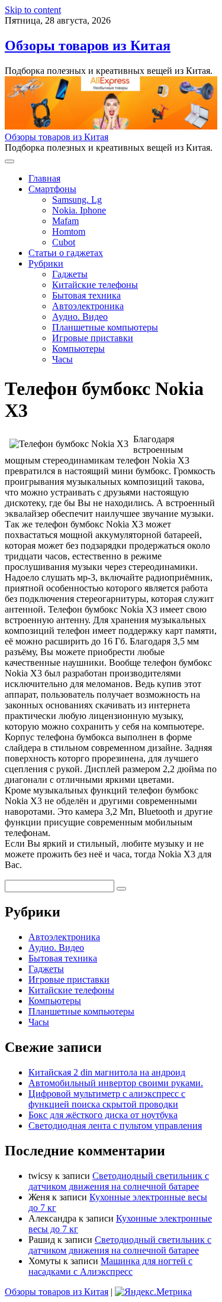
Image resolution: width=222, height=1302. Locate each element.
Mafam (65, 221)
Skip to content (33, 10)
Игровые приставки (92, 338)
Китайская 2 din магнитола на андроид (106, 1072)
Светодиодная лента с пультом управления (115, 1125)
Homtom (68, 231)
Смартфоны (52, 189)
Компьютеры (78, 349)
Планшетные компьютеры (105, 327)
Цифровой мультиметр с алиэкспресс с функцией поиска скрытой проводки (106, 1099)
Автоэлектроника (88, 306)
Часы (62, 359)
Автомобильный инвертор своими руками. (115, 1083)
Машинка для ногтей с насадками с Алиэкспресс (110, 1266)
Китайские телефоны (95, 285)
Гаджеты (70, 274)
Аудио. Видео (80, 317)
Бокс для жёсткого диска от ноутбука (103, 1115)
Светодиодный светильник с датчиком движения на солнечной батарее (118, 1181)
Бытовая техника (86, 295)
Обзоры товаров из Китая (87, 45)
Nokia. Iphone (79, 210)
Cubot (63, 242)
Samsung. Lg (77, 200)
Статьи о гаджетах (65, 253)
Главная (44, 178)
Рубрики (45, 263)
